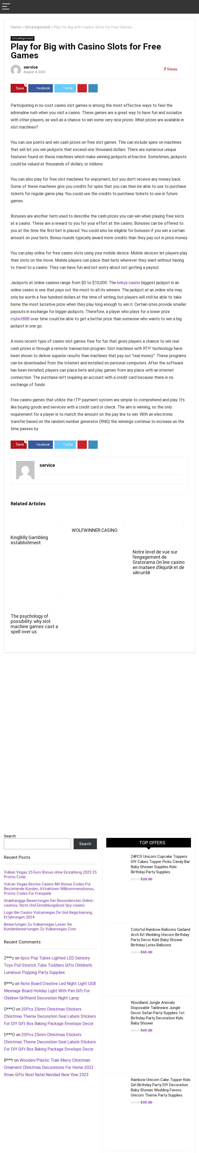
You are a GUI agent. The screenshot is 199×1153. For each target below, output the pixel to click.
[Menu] (6, 7)
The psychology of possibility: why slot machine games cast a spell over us (34, 624)
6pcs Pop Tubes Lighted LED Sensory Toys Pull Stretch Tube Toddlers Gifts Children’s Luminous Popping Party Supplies (48, 965)
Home (16, 27)
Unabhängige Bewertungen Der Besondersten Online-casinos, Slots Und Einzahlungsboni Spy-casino (49, 903)
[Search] (191, 7)
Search (10, 836)
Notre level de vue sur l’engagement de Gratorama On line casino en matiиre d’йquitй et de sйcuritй (158, 562)
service (31, 67)
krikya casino (128, 282)
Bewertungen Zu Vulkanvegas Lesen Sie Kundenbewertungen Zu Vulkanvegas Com (40, 926)
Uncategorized (37, 27)
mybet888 (20, 318)
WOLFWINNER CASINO (94, 530)
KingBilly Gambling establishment (29, 540)
